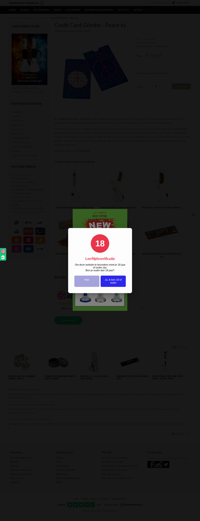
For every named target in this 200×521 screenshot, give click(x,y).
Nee (87, 279)
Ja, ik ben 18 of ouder (113, 281)
